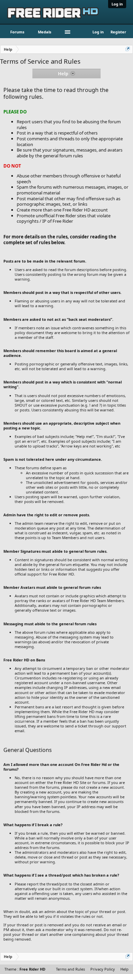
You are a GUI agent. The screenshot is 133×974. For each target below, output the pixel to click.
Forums (17, 31)
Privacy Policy (102, 969)
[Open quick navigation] (128, 49)
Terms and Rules (70, 969)
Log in (117, 3)
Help (124, 969)
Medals (44, 31)
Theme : (24, 969)
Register (118, 31)
